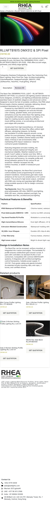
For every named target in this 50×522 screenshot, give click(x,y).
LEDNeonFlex (5, 82)
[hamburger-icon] (5, 6)
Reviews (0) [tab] (19, 88)
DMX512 (32, 79)
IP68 (38, 79)
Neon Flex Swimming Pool (37, 75)
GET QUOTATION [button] (9, 313)
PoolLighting (24, 82)
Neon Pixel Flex (17, 77)
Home (2, 11)
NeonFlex (14, 82)
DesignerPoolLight (21, 79)
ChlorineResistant (6, 79)
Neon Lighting (5, 77)
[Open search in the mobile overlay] (42, 7)
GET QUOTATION (17, 68)
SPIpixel (33, 82)
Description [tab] (7, 88)
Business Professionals (17, 75)
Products (9, 11)
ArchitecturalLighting (37, 77)
